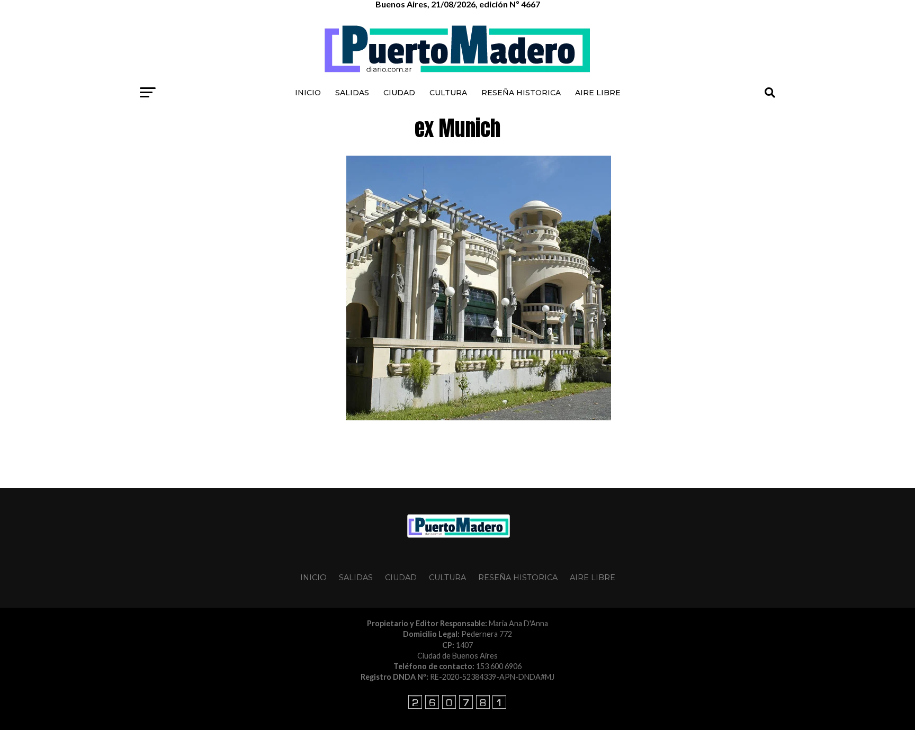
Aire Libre (598, 92)
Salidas (352, 92)
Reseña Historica (521, 92)
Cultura (448, 92)
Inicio (308, 92)
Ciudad (399, 92)
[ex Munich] (478, 417)
